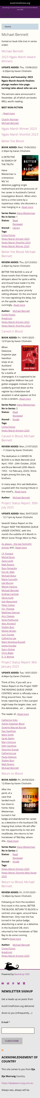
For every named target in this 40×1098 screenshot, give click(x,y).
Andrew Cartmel (10, 594)
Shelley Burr (8, 627)
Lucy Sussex (8, 634)
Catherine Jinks (10, 720)
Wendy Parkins (9, 586)
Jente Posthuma (10, 619)
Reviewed (18, 224)
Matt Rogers (8, 564)
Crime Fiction (8, 235)
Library (16, 227)
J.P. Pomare (7, 553)
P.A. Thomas (8, 608)
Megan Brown (9, 630)
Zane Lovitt (7, 560)
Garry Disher (8, 649)
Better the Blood (13, 141)
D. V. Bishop (8, 656)
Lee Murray (7, 583)
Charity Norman (10, 119)
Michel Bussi (8, 557)
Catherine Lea (9, 638)
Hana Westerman (26, 213)
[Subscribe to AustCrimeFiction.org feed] (2, 1050)
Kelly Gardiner (9, 745)
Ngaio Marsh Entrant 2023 (16, 238)
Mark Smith (8, 734)
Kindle (16, 419)
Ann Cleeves (8, 616)
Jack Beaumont (9, 601)
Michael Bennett (12, 51)
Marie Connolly (10, 579)
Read (15, 220)
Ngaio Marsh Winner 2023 (19, 129)
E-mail (6, 1022)
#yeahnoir (7, 318)
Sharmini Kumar (10, 749)
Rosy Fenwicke (9, 568)
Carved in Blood (12, 331)
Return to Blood (12, 773)
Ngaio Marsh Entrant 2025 (16, 869)
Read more (9, 113)
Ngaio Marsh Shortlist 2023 (20, 134)
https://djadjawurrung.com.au (17, 1083)
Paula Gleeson (9, 756)
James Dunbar (9, 645)
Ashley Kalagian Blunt (13, 723)
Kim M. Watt (8, 572)
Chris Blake (7, 653)
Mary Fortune (9, 742)
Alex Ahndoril (9, 623)
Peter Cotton (8, 605)
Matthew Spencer (11, 612)
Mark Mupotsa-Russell (13, 642)
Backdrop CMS (22, 974)
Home (8, 26)
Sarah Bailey (8, 738)
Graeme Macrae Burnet (14, 727)
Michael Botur (9, 575)
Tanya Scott (7, 597)
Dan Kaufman (9, 731)
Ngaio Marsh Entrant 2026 (16, 430)
